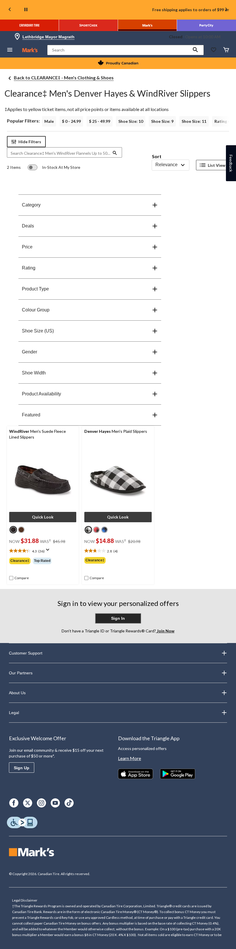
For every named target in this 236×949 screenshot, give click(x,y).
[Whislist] (213, 50)
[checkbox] (19, 578)
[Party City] (206, 25)
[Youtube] (55, 803)
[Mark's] (147, 25)
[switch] (54, 167)
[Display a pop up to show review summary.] (48, 551)
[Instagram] (41, 803)
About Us (17, 692)
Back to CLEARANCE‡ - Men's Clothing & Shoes (64, 77)
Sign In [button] (118, 618)
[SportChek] (88, 25)
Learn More (129, 758)
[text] (42, 551)
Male (49, 121)
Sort (156, 156)
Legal (14, 712)
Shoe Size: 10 (130, 121)
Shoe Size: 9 (162, 121)
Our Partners (21, 673)
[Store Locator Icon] (17, 37)
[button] (195, 50)
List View (216, 165)
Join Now (165, 630)
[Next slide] (226, 10)
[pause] (26, 9)
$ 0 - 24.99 (71, 121)
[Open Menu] (10, 50)
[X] (27, 803)
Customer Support (25, 653)
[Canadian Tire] (29, 25)
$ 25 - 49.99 (99, 121)
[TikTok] (69, 803)
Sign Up (21, 768)
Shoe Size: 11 (194, 121)
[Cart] (226, 50)
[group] (42, 560)
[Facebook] (13, 803)
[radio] (13, 530)
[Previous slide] (10, 10)
